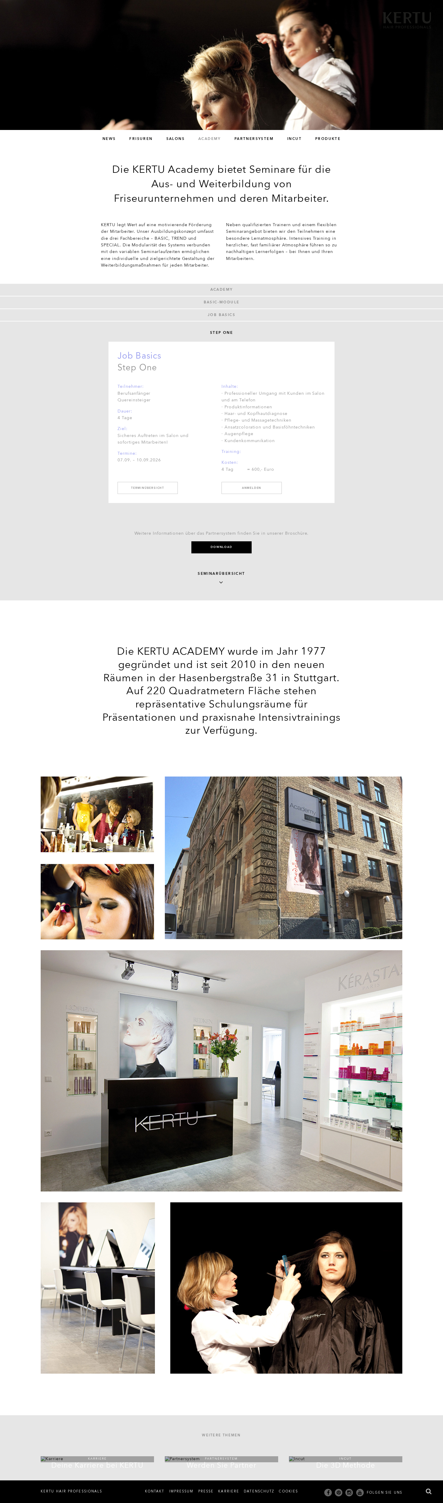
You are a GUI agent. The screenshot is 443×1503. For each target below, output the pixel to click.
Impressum (181, 1491)
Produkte (328, 139)
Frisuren (140, 139)
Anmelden (251, 488)
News (109, 139)
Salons (175, 139)
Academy (209, 139)
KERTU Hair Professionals (71, 1491)
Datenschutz (259, 1491)
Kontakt (155, 1491)
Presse (206, 1491)
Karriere (228, 1491)
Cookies (288, 1491)
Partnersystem (254, 139)
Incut (294, 139)
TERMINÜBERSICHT (147, 488)
